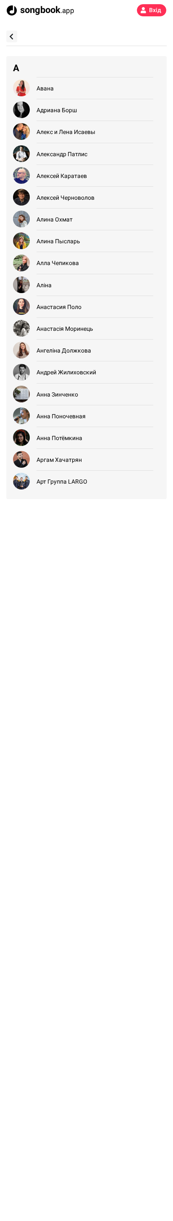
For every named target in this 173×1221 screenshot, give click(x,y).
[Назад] (11, 36)
